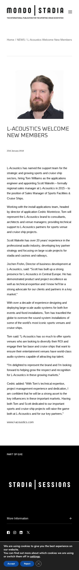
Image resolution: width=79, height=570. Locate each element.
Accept (11, 563)
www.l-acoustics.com (20, 422)
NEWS (21, 39)
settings (35, 556)
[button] (70, 12)
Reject (27, 563)
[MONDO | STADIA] (35, 12)
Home (10, 39)
